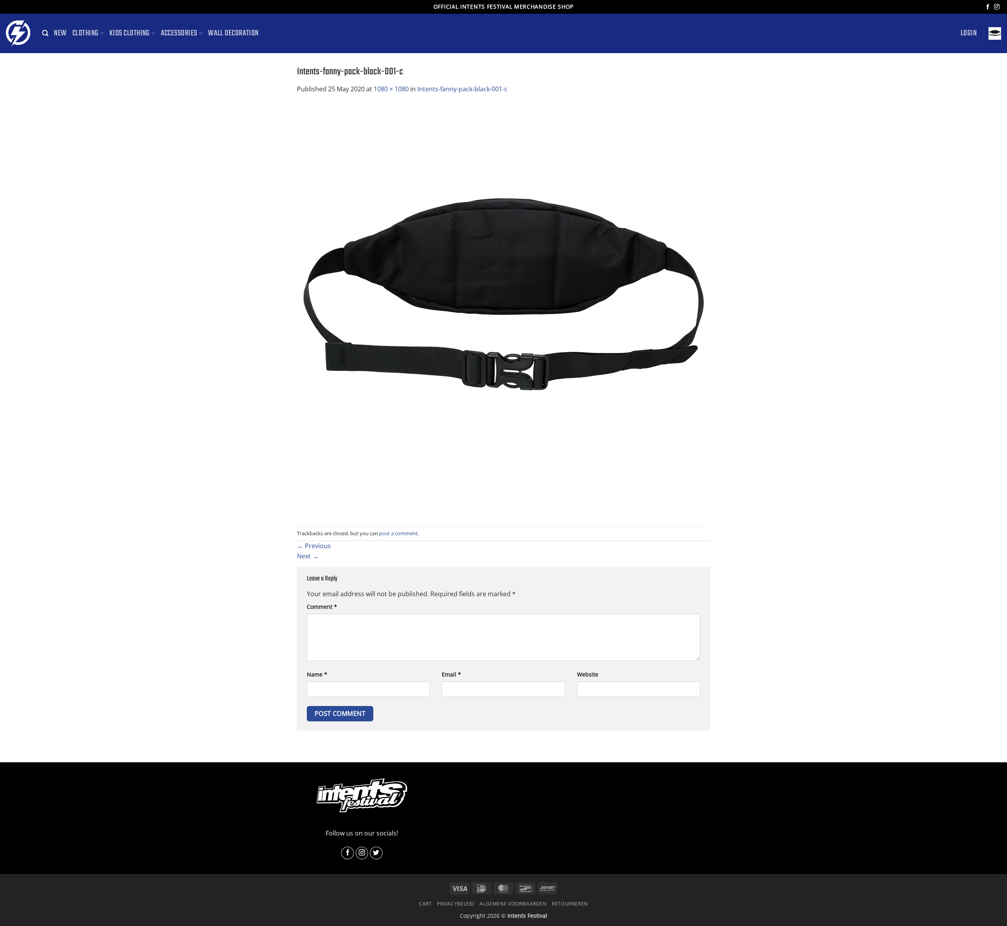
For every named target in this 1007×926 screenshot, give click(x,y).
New (60, 33)
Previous (314, 546)
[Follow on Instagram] (997, 7)
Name (317, 674)
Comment (322, 606)
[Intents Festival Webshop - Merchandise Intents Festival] (18, 33)
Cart (425, 903)
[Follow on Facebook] (987, 7)
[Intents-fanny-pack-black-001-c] (503, 309)
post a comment (398, 533)
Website (587, 674)
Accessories (179, 33)
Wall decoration (233, 33)
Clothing (85, 33)
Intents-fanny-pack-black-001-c (462, 89)
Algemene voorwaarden (513, 903)
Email (451, 674)
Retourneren (570, 903)
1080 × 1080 (391, 89)
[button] (45, 33)
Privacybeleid (455, 903)
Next (308, 556)
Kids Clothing (129, 33)
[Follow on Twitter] (376, 853)
